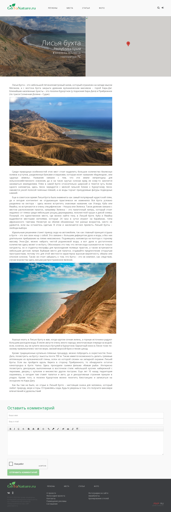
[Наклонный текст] (14, 429)
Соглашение (52, 504)
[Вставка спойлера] (77, 429)
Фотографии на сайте (98, 493)
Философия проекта (55, 495)
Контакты (50, 498)
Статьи (86, 8)
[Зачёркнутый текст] (23, 429)
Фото (102, 8)
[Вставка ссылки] (48, 429)
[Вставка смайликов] (43, 429)
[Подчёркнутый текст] (18, 429)
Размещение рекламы (56, 501)
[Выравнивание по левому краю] (28, 429)
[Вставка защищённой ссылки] (53, 429)
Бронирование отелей (98, 498)
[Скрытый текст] (63, 429)
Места (70, 8)
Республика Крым (67, 48)
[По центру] (33, 429)
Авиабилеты (94, 495)
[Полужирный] (10, 429)
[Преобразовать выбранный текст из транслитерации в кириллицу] (72, 429)
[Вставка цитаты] (68, 429)
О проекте (51, 493)
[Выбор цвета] (58, 429)
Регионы (52, 8)
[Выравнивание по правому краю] (38, 429)
